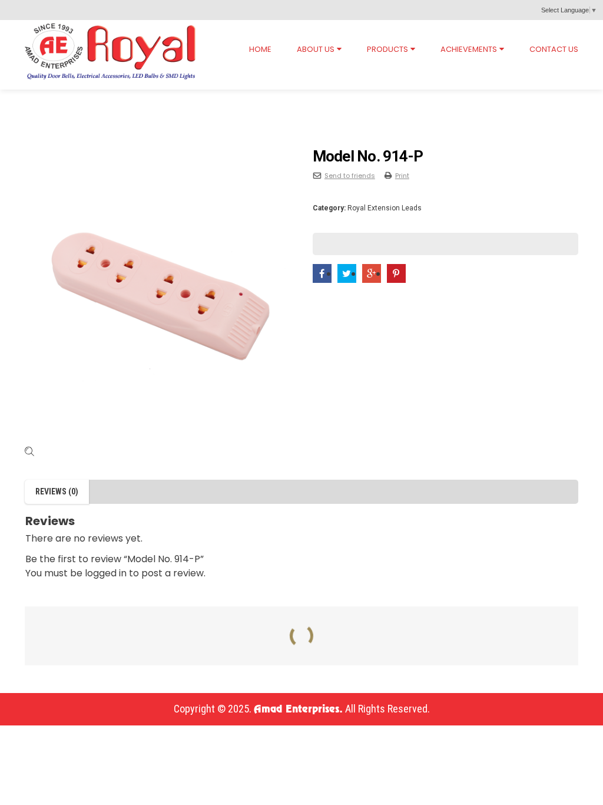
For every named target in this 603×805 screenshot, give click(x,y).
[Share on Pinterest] (396, 274)
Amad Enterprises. (298, 709)
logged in (106, 573)
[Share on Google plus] (371, 274)
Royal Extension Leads (112, 101)
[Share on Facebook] (322, 274)
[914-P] (157, 297)
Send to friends (349, 175)
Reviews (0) (56, 491)
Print (402, 175)
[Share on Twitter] (346, 274)
